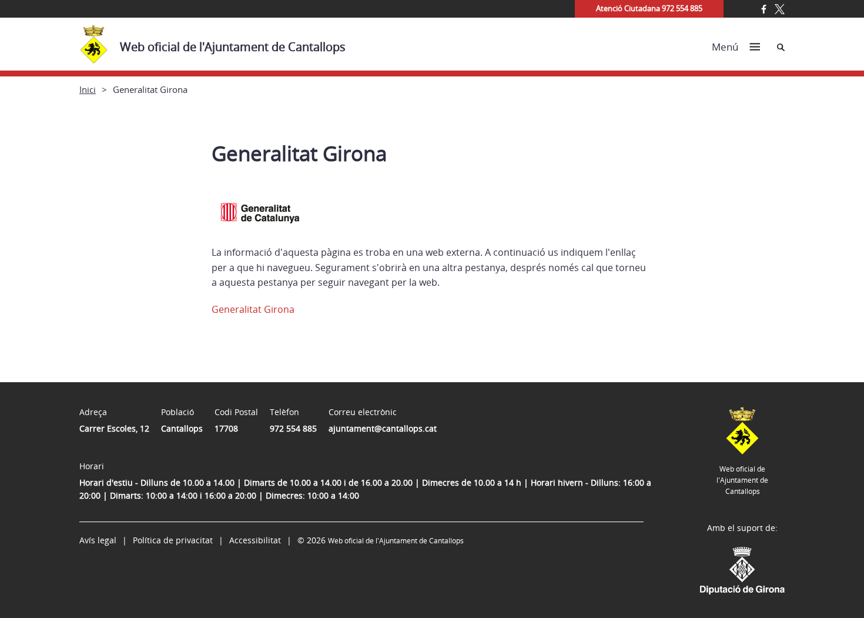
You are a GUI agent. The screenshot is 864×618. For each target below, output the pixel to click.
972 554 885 (293, 428)
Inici (87, 89)
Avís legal (97, 540)
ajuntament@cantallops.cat (383, 428)
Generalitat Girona (253, 309)
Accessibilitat (255, 540)
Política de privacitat (173, 540)
